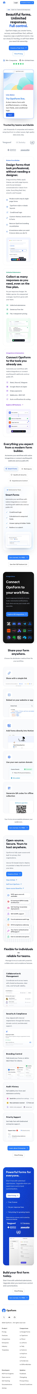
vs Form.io (23, 1357)
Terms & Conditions (26, 1384)
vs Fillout (22, 1339)
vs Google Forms (25, 1332)
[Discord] (9, 1317)
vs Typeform (24, 1335)
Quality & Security (19, 475)
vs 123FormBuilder (25, 1364)
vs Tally (22, 1346)
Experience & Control (19, 481)
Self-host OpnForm (13, 884)
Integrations (6, 1339)
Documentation (7, 1384)
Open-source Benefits (14, 888)
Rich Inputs (28, 469)
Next (10, 115)
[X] (4, 1317)
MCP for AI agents (8, 1373)
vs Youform (23, 1350)
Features (5, 1335)
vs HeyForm (23, 1353)
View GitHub (10, 880)
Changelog (23, 1377)
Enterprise (5, 1343)
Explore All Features (13, 405)
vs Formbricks (24, 1361)
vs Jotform (23, 1343)
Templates (5, 1350)
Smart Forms (12, 469)
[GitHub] (15, 1317)
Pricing (4, 1332)
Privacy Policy (24, 1381)
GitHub (4, 1388)
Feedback (23, 1373)
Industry (4, 1346)
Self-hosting (6, 1381)
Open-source (6, 1377)
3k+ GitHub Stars (28, 60)
